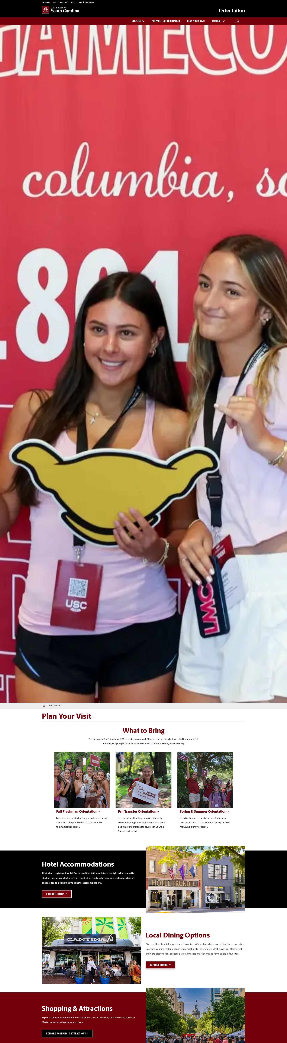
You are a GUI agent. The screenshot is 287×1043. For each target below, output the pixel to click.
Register (136, 21)
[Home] (43, 705)
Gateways (89, 2)
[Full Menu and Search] (236, 21)
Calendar (46, 2)
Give (80, 2)
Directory (64, 2)
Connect (217, 21)
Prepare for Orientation (166, 21)
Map (54, 2)
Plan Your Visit (196, 21)
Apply (73, 2)
